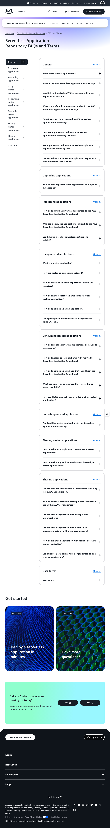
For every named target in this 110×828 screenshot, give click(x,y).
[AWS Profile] (102, 3)
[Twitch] (92, 805)
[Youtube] (96, 805)
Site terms (18, 817)
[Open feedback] (107, 414)
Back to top (53, 797)
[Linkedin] (83, 805)
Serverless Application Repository (31, 33)
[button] (94, 12)
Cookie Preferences (59, 817)
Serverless (9, 33)
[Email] (74, 810)
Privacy (8, 817)
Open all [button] (97, 64)
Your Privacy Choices (33, 817)
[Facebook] (79, 805)
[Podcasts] (100, 805)
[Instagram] (87, 805)
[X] (74, 805)
